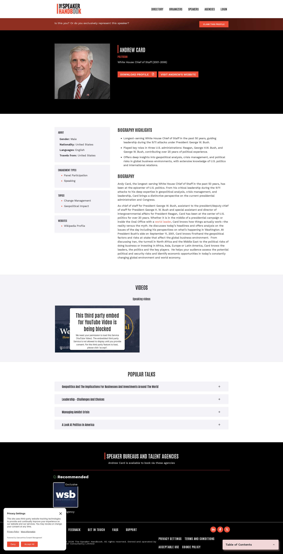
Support (131, 529)
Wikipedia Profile (74, 225)
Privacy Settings (170, 538)
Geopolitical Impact (76, 206)
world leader (163, 221)
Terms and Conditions (200, 538)
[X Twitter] (227, 529)
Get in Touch (96, 529)
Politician (122, 56)
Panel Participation (76, 175)
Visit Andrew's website (178, 74)
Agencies (210, 9)
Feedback (74, 529)
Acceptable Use (169, 547)
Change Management (77, 200)
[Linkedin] (213, 529)
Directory (157, 9)
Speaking (69, 180)
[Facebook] (220, 529)
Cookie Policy (191, 547)
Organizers (175, 9)
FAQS (115, 529)
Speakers (193, 9)
